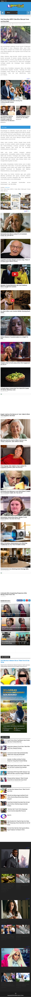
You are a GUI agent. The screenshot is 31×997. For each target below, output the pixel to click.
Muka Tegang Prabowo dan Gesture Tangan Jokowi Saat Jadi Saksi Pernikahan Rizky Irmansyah (18, 766)
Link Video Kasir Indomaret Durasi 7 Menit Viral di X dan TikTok (15, 661)
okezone (7, 187)
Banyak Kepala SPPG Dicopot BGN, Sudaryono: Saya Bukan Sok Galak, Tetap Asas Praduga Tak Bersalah (18, 772)
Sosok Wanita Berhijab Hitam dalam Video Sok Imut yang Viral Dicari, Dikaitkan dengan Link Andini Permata (18, 803)
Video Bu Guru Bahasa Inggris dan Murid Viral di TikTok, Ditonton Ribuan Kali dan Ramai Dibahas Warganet (17, 797)
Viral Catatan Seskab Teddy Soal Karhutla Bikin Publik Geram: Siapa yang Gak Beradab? (17, 753)
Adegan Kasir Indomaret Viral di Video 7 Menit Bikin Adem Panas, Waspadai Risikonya (18, 747)
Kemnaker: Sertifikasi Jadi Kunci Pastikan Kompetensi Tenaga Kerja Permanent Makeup (17, 760)
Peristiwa (16, 24)
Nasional (4, 611)
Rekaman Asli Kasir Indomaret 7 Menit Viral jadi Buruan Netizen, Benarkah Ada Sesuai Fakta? (14, 614)
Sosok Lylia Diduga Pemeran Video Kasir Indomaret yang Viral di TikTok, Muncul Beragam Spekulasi (16, 628)
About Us (9, 815)
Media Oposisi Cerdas (19, 995)
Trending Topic (22, 24)
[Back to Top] (15, 993)
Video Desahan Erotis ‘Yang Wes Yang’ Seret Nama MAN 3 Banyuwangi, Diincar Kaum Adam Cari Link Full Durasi (18, 822)
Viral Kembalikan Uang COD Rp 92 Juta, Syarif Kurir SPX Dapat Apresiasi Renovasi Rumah (14, 642)
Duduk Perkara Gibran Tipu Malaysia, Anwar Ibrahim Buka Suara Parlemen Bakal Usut (18, 741)
